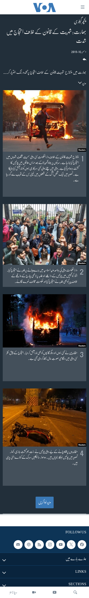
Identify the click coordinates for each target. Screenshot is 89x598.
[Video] (34, 592)
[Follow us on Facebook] (82, 544)
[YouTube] (54, 592)
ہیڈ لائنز (13, 592)
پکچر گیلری (80, 21)
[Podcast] (28, 544)
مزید (84, 83)
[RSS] (39, 544)
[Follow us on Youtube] (60, 544)
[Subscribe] (18, 544)
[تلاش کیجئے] (75, 592)
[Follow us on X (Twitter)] (71, 544)
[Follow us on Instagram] (50, 544)
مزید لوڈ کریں (44, 502)
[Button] (84, 61)
